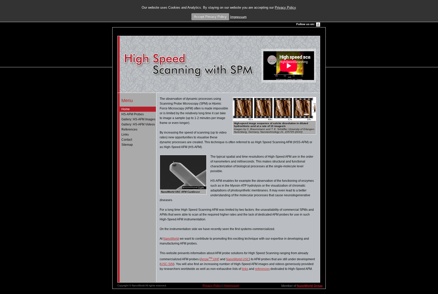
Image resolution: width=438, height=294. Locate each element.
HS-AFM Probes (132, 114)
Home (125, 109)
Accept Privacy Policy (210, 17)
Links (125, 134)
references (262, 269)
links (245, 269)
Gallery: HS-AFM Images (138, 119)
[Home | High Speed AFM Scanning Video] (189, 64)
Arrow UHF (209, 259)
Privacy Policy (285, 7)
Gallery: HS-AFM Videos (138, 124)
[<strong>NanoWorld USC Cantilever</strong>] (183, 172)
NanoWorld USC (237, 259)
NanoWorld (171, 238)
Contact (126, 139)
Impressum (238, 17)
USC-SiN (167, 264)
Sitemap (127, 144)
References (129, 129)
